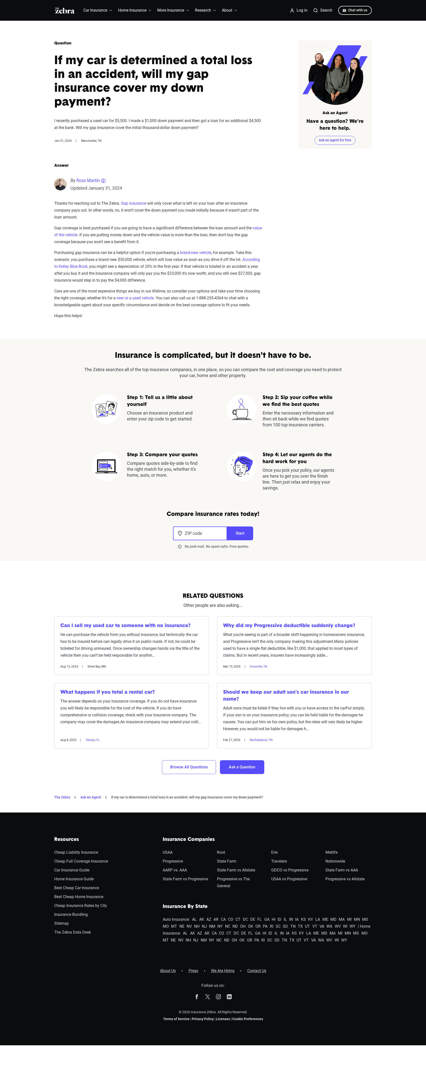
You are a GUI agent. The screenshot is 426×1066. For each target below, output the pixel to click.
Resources (66, 839)
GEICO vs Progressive (289, 870)
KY (310, 919)
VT (314, 926)
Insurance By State (185, 906)
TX (300, 926)
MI (349, 919)
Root (221, 852)
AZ (208, 919)
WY (352, 926)
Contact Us (256, 970)
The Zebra (62, 797)
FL (259, 919)
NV (189, 926)
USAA (168, 852)
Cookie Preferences (247, 1019)
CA (223, 919)
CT (237, 919)
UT (307, 926)
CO (230, 919)
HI (273, 919)
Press (193, 970)
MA (342, 919)
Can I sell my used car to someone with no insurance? (125, 625)
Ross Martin (88, 180)
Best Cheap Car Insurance (76, 887)
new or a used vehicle (135, 298)
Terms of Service (176, 1019)
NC (227, 926)
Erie (274, 852)
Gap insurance (133, 203)
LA (317, 919)
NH (196, 926)
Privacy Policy (203, 1019)
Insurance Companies (189, 839)
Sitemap (61, 923)
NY (220, 926)
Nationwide (335, 861)
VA (322, 926)
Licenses (223, 1019)
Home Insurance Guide (74, 879)
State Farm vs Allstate (236, 870)
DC (245, 919)
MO (166, 926)
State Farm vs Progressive (185, 879)
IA (297, 919)
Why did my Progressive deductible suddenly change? (289, 625)
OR (258, 926)
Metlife (331, 852)
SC (278, 926)
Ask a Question (242, 767)
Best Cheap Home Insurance (78, 896)
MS (365, 919)
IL (285, 919)
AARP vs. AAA (175, 870)
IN (291, 919)
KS (303, 919)
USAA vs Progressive (289, 879)
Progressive (173, 861)
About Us (168, 970)
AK (201, 919)
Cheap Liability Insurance (76, 852)
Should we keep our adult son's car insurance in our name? (286, 696)
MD (333, 919)
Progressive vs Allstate (345, 879)
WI (345, 926)
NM (212, 926)
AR (215, 919)
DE (252, 919)
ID (279, 919)
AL (194, 919)
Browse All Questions (189, 767)
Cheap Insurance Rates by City (80, 905)
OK (250, 926)
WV (338, 926)
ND (235, 926)
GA (266, 919)
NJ (204, 926)
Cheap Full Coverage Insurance (81, 861)
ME (325, 919)
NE (181, 926)
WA (329, 926)
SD (285, 926)
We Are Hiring (222, 970)
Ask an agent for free (335, 140)
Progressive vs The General (233, 882)
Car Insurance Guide (71, 870)
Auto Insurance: (176, 919)
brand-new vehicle (195, 252)
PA (265, 926)
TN (293, 926)
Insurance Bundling (71, 914)
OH (243, 926)
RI (271, 926)
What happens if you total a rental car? (107, 692)
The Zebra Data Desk (72, 932)
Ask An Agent (90, 797)
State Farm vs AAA (341, 870)
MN (357, 919)
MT (174, 926)
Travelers (279, 861)
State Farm (226, 861)
